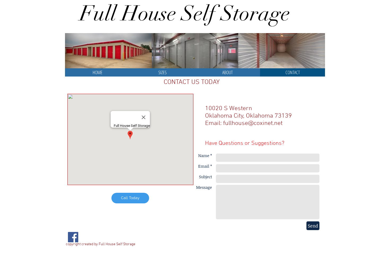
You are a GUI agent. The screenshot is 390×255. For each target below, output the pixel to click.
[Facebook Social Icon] (73, 237)
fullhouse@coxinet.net (253, 123)
